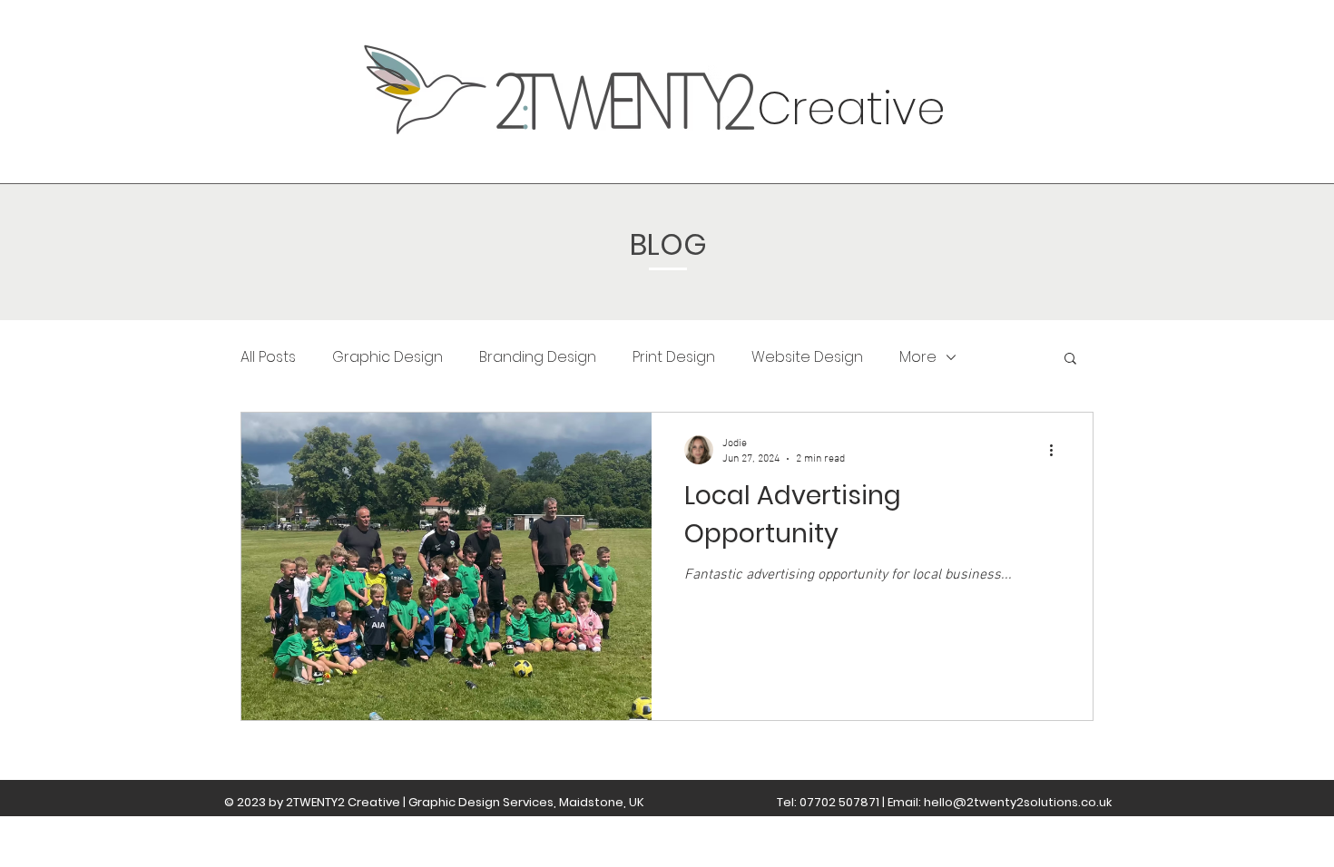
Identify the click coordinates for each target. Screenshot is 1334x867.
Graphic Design (387, 357)
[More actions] (1057, 450)
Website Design (807, 357)
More (918, 357)
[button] (1070, 359)
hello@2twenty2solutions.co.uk (1018, 802)
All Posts (268, 357)
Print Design (674, 357)
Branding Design (537, 357)
